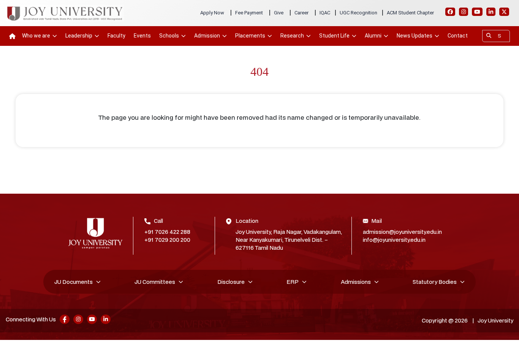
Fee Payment (249, 13)
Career (301, 13)
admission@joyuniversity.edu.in (402, 231)
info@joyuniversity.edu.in (394, 239)
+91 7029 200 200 (167, 239)
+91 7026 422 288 (167, 231)
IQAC (325, 13)
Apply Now (212, 13)
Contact (458, 36)
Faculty (116, 36)
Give (278, 13)
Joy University (495, 320)
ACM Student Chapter (410, 13)
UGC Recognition (358, 13)
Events (142, 36)
